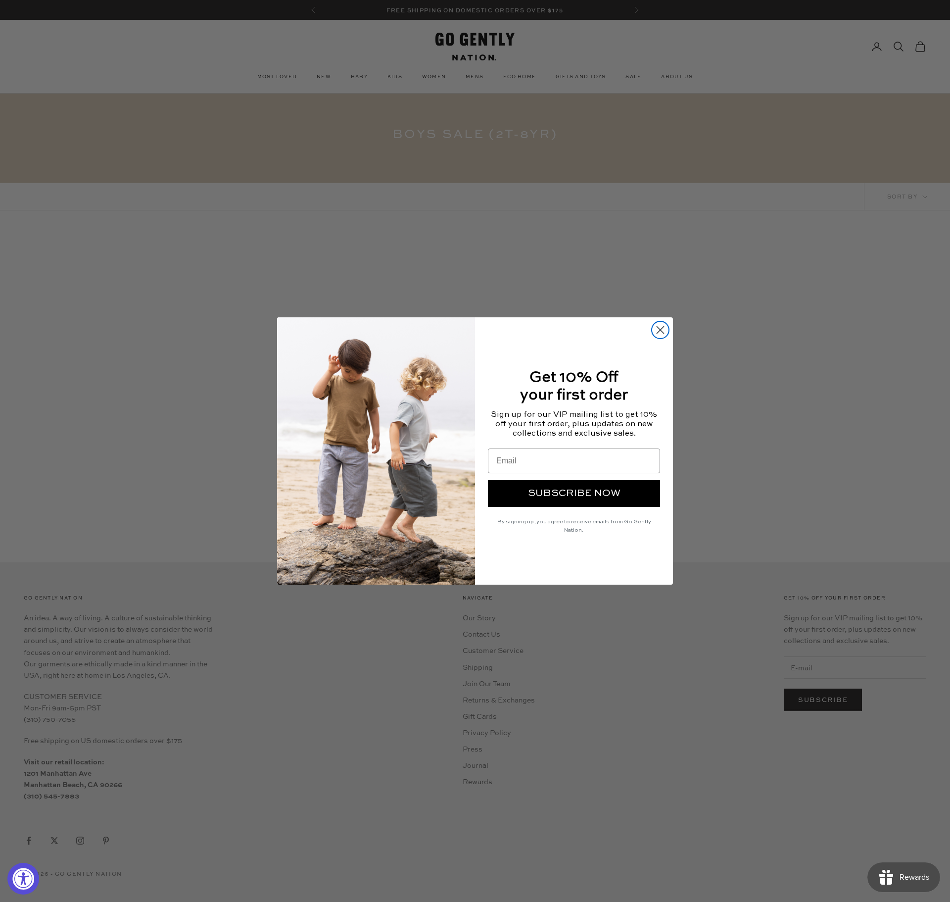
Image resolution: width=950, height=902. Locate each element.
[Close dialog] (660, 330)
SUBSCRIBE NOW (574, 494)
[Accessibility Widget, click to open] (23, 879)
